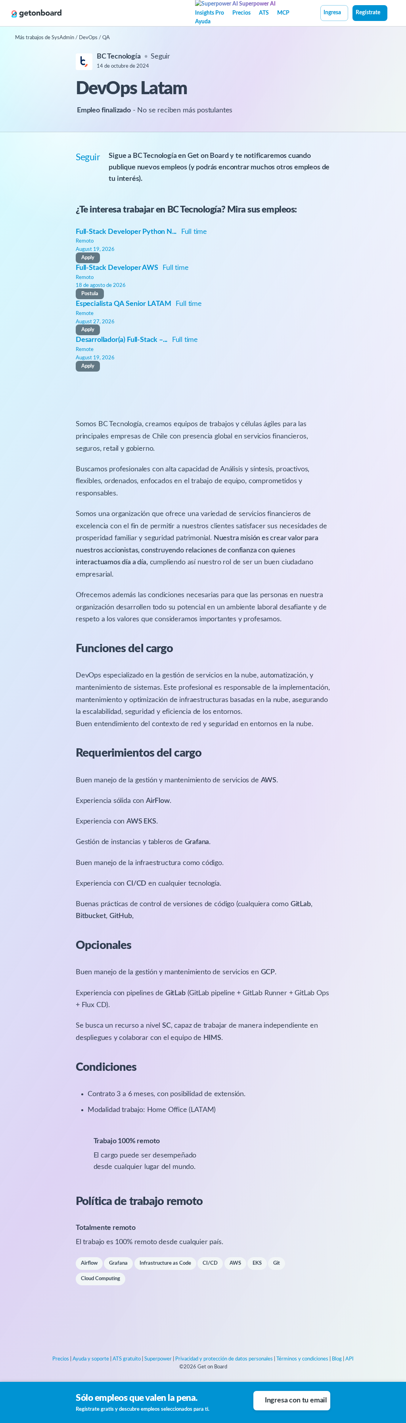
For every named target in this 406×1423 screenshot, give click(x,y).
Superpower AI (257, 4)
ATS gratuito (127, 1359)
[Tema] (392, 14)
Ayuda (203, 22)
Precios (241, 13)
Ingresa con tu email (296, 1400)
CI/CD (210, 1263)
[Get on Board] (36, 13)
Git (276, 1263)
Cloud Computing (100, 1278)
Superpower (158, 1359)
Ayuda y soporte (91, 1359)
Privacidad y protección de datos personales (224, 1359)
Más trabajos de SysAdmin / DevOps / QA (62, 37)
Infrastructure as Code (165, 1263)
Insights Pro (209, 13)
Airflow (89, 1263)
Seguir (160, 56)
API (349, 1359)
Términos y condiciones (302, 1359)
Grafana (118, 1263)
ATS (264, 13)
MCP (283, 13)
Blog (337, 1359)
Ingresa (332, 12)
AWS (235, 1263)
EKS (257, 1263)
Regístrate (368, 12)
